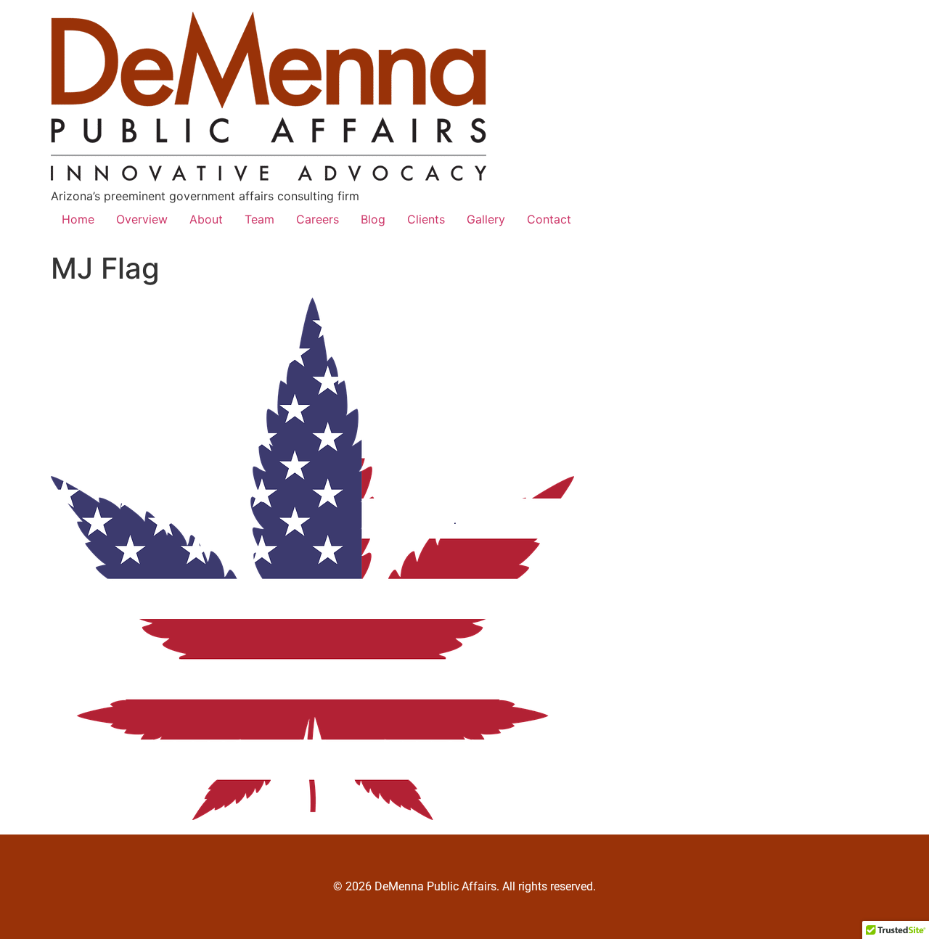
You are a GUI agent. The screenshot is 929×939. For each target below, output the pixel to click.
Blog (373, 219)
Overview (142, 219)
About (206, 219)
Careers (317, 219)
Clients (426, 219)
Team (259, 219)
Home (78, 219)
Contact (549, 219)
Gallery (486, 219)
